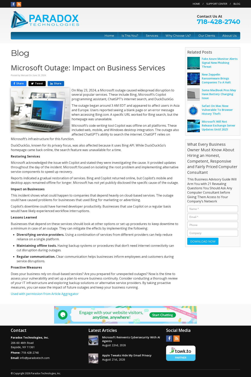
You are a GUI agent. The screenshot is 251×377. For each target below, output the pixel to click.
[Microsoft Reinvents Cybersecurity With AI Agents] (93, 340)
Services (152, 35)
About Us (229, 35)
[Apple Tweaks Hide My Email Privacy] (93, 358)
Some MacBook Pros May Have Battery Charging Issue (219, 94)
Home (196, 3)
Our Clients (206, 35)
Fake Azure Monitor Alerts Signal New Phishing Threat (219, 62)
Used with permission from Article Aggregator (45, 294)
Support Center (216, 3)
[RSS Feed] (18, 4)
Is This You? (130, 35)
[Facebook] (13, 4)
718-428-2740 (218, 21)
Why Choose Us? (178, 35)
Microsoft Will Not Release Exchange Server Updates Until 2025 (218, 125)
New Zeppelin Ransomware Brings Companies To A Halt (216, 78)
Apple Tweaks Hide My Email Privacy (127, 355)
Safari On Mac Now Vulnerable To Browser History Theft (217, 110)
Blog (237, 3)
